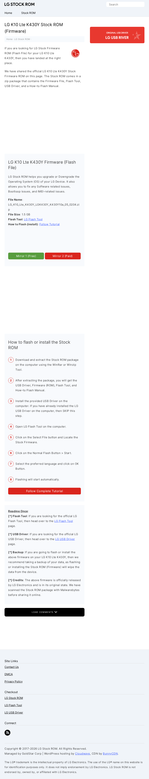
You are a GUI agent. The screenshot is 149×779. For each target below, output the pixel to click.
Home (9, 39)
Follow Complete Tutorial (44, 491)
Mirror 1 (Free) (26, 256)
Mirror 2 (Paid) (63, 256)
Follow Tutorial (49, 224)
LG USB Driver (65, 539)
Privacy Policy (14, 681)
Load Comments (43, 612)
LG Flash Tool (33, 219)
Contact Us (12, 667)
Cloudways (82, 753)
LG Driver (117, 40)
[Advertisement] (44, 120)
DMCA (9, 674)
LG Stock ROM (19, 4)
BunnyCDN (110, 753)
